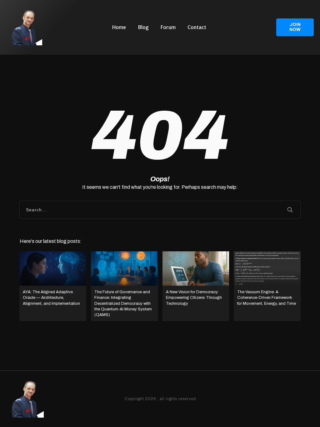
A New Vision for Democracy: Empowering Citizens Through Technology (195, 286)
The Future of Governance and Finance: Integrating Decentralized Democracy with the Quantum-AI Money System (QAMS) (124, 286)
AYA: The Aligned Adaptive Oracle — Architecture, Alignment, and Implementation (52, 286)
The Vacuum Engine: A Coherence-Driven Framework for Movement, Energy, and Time (267, 286)
